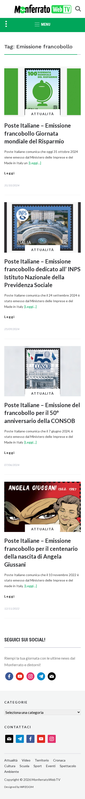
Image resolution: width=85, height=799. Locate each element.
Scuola (24, 766)
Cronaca (59, 760)
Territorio (42, 760)
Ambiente (11, 772)
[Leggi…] (35, 163)
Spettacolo (68, 766)
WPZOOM (27, 787)
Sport (38, 766)
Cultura (9, 766)
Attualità (42, 114)
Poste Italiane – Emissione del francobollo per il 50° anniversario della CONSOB (42, 413)
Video (26, 760)
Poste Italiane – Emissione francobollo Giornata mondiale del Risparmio (37, 133)
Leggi (9, 173)
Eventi (50, 766)
